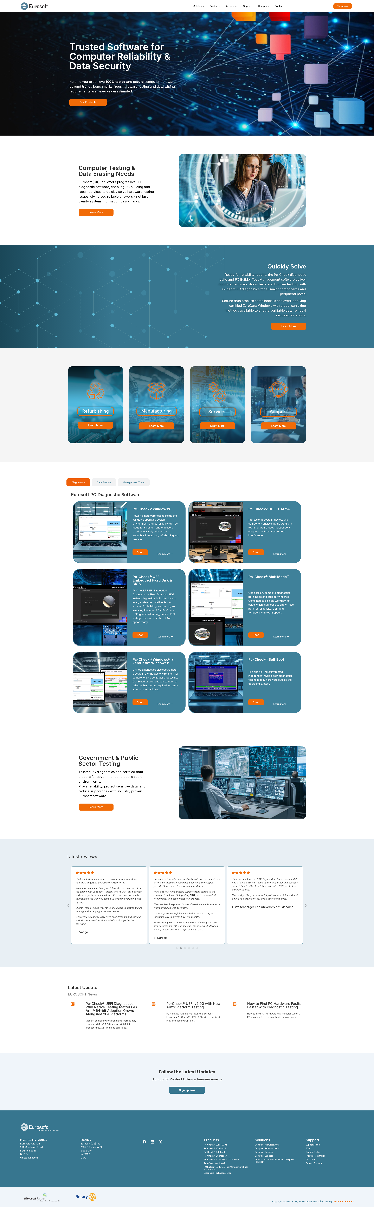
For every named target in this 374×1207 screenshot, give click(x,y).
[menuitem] (199, 6)
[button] (68, 905)
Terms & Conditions (343, 1201)
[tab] (78, 482)
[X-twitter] (160, 1142)
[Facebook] (144, 1142)
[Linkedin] (152, 1142)
